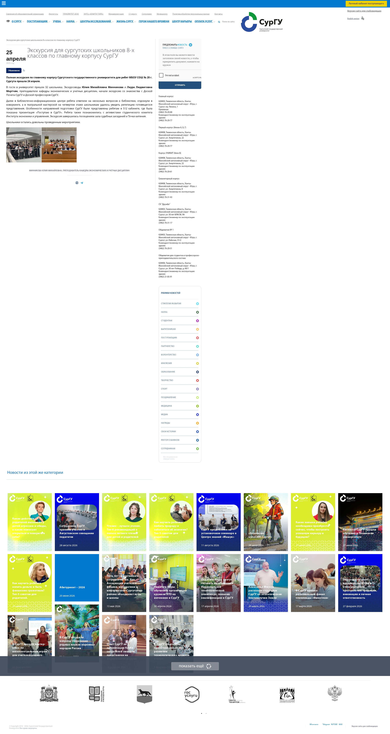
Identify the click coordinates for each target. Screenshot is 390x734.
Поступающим (169, 338)
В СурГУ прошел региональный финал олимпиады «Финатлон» (312, 594)
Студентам (166, 321)
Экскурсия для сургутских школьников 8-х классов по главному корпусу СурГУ (43, 40)
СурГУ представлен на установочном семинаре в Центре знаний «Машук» (218, 533)
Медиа (164, 414)
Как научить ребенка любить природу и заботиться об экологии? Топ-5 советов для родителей (171, 530)
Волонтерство (168, 355)
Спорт (164, 389)
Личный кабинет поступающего (366, 3)
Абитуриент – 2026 (72, 587)
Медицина (166, 406)
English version (353, 19)
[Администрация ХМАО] (61, 697)
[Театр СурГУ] (156, 697)
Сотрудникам (168, 449)
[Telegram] (326, 726)
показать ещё (191, 666)
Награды (165, 423)
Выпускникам (168, 329)
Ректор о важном (170, 440)
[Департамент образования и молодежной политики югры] (108, 697)
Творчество (167, 380)
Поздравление (168, 397)
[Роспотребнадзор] (347, 697)
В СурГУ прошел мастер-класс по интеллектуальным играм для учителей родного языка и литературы (30, 651)
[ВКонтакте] (314, 726)
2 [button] (206, 713)
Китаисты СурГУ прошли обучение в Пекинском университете (359, 533)
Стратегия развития (171, 304)
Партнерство (167, 346)
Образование (14, 70)
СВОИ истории (168, 432)
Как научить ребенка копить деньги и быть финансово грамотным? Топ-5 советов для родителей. (28, 590)
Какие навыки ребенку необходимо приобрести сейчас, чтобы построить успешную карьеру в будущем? (312, 530)
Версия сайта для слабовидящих (364, 11)
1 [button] (201, 713)
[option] (61, 697)
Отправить (180, 85)
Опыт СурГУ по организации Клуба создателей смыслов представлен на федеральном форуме (122, 651)
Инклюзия (166, 363)
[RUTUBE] (334, 726)
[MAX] (340, 726)
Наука (164, 312)
